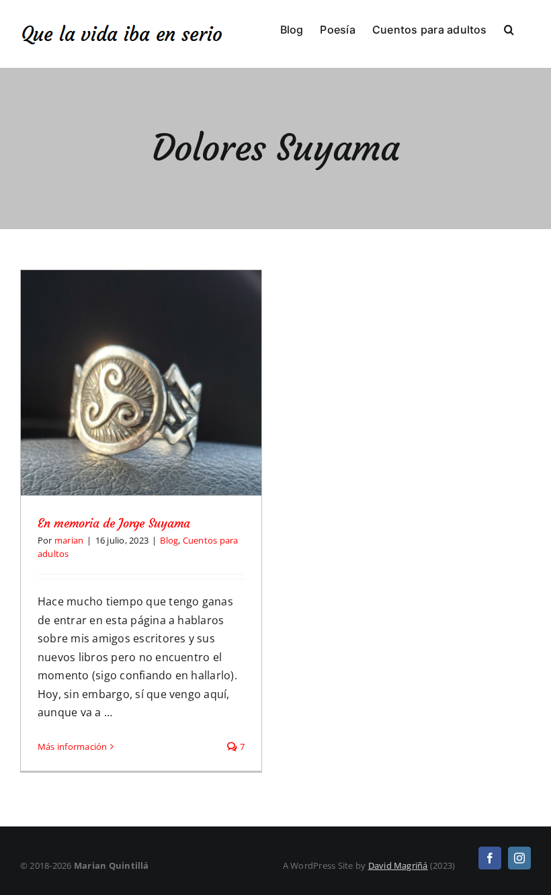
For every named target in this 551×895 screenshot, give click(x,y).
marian (68, 540)
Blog (169, 540)
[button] (509, 28)
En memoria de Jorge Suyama (114, 523)
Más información (73, 746)
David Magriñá (398, 865)
